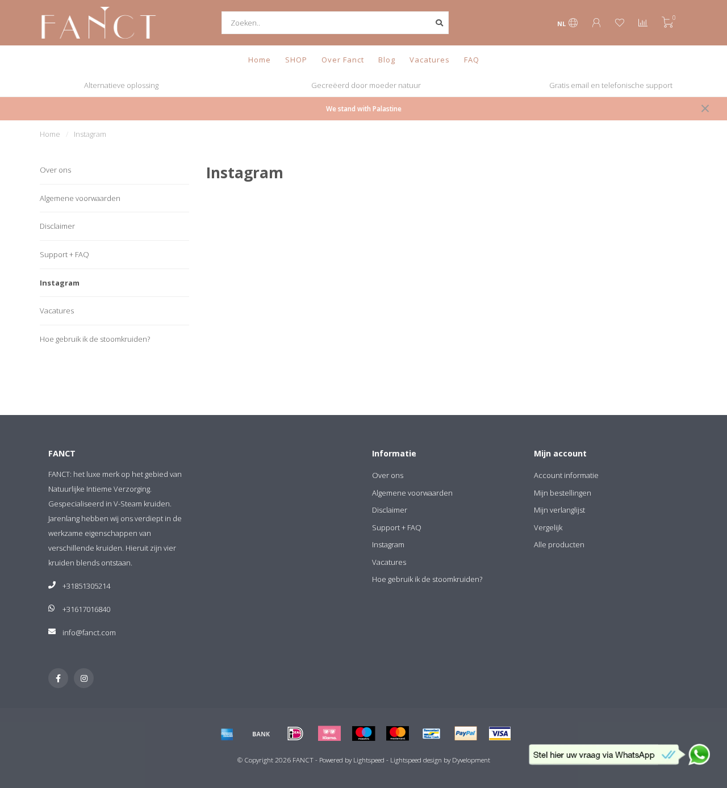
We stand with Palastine (364, 108)
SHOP (296, 60)
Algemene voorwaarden (80, 198)
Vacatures (430, 60)
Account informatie (566, 475)
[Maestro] (363, 733)
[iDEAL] (295, 733)
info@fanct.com (89, 632)
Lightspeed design (416, 759)
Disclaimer (57, 226)
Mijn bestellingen (562, 493)
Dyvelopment (471, 759)
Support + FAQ (64, 254)
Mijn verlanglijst (559, 510)
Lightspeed (369, 759)
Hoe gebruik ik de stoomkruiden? (95, 339)
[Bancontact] (431, 733)
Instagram (60, 283)
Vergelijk (548, 527)
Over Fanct (342, 60)
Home (259, 60)
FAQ (471, 60)
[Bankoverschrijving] (261, 733)
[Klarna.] (329, 733)
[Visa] (500, 733)
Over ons (55, 170)
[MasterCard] (397, 733)
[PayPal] (466, 733)
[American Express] (227, 733)
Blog (386, 60)
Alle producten (559, 544)
